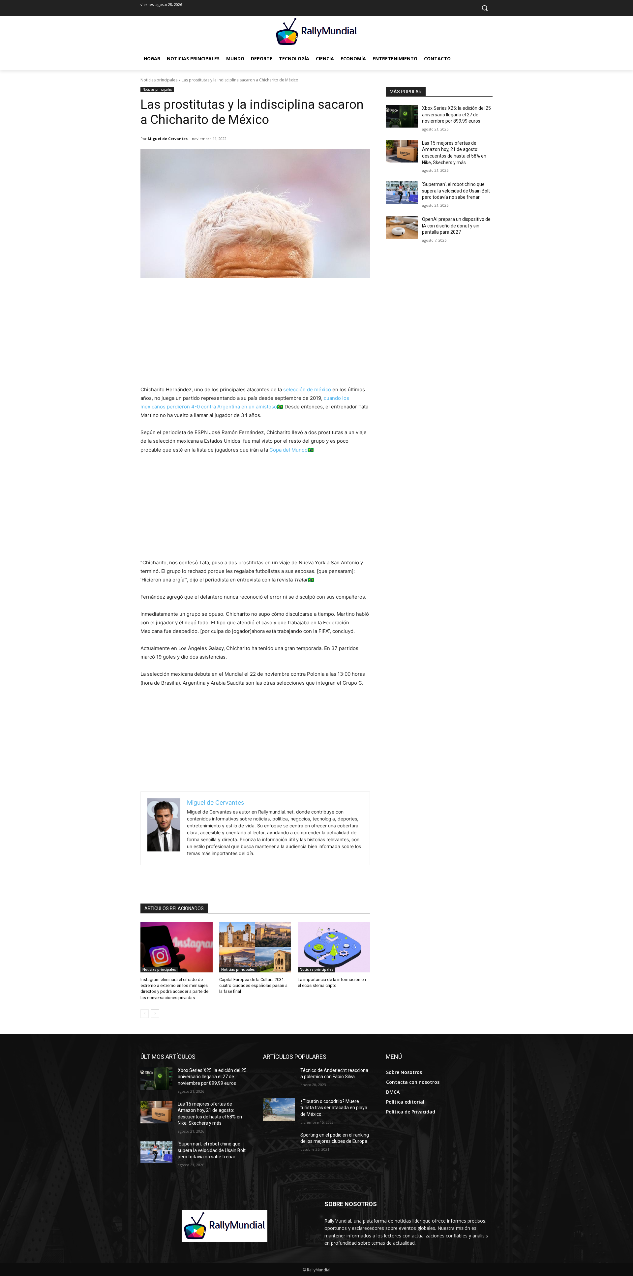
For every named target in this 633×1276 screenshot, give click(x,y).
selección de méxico (307, 389)
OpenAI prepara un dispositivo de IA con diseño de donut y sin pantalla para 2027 (456, 226)
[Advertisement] (255, 336)
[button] (485, 8)
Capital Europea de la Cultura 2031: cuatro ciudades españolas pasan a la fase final (253, 985)
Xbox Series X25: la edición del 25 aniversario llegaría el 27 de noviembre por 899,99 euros (456, 114)
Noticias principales (158, 80)
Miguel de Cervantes (168, 138)
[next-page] (155, 1013)
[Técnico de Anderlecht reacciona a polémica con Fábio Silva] (279, 1078)
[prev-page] (144, 1013)
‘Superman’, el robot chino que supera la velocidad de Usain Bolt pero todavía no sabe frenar (456, 191)
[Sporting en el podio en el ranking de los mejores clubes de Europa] (279, 1143)
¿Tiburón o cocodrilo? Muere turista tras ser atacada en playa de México (333, 1108)
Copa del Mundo (288, 450)
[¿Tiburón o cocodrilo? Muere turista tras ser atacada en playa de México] (279, 1109)
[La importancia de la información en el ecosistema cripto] (334, 947)
